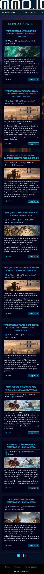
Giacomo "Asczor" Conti (27, 41)
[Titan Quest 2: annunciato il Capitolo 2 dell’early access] (22, 517)
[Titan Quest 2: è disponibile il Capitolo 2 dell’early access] (22, 462)
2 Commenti (17, 277)
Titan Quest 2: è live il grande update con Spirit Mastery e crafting (21, 34)
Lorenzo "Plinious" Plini (28, 452)
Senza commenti (19, 103)
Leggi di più (34, 79)
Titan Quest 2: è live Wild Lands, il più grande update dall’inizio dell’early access (21, 94)
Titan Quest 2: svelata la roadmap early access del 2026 (21, 214)
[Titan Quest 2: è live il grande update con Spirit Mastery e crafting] (22, 51)
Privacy (17, 567)
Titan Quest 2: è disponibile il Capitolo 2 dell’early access (21, 445)
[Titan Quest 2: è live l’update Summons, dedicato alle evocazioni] (22, 173)
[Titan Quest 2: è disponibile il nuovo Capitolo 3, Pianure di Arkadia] (22, 285)
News (9, 79)
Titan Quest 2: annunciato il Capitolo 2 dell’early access (21, 501)
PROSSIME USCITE (9, 12)
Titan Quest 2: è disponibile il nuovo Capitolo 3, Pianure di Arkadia (21, 269)
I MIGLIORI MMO (30, 12)
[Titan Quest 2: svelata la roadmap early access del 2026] (22, 230)
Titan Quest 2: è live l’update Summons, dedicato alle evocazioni (21, 156)
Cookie (7, 567)
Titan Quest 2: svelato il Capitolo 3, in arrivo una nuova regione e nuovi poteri (21, 328)
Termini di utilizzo (31, 567)
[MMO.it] (22, 4)
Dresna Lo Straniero (29, 335)
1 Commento (12, 337)
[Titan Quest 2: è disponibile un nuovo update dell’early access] (22, 405)
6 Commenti (11, 43)
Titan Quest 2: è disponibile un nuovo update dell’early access (21, 388)
